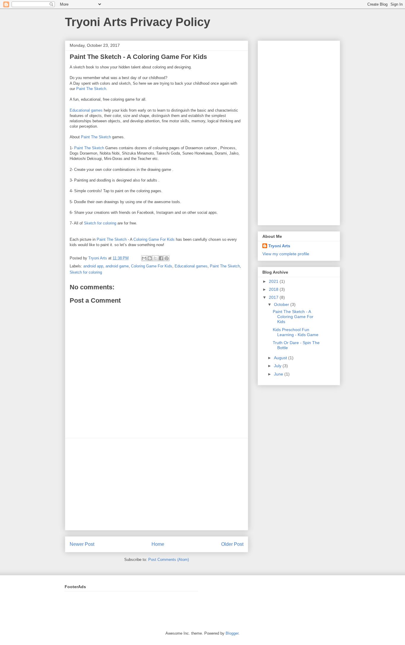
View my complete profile (285, 253)
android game (117, 266)
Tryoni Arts (279, 245)
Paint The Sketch (91, 88)
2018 (274, 289)
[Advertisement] (156, 484)
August (281, 357)
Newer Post (82, 544)
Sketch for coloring (99, 223)
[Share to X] (155, 258)
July (278, 365)
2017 (274, 297)
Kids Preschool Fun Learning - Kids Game (295, 332)
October (282, 304)
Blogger (232, 633)
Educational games (86, 110)
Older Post (232, 544)
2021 (274, 281)
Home (158, 544)
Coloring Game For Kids (154, 239)
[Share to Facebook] (161, 258)
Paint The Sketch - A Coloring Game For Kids (293, 316)
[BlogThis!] (150, 258)
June (279, 374)
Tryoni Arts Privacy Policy (137, 21)
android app (93, 266)
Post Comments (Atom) (168, 559)
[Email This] (144, 258)
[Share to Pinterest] (167, 258)
